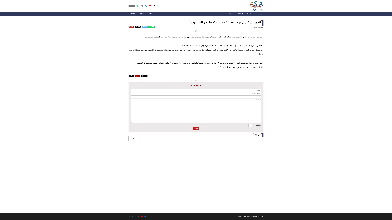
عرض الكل (135, 138)
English (132, 14)
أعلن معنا (241, 14)
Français (141, 14)
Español (149, 14)
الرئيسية (259, 14)
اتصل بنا (231, 14)
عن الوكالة (250, 14)
